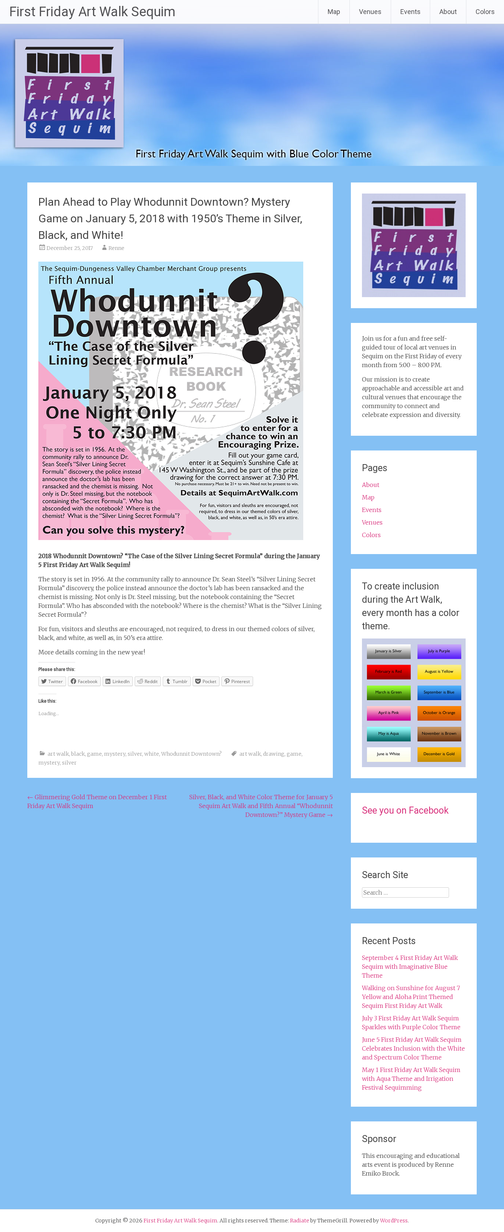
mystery (114, 754)
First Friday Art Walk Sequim (92, 12)
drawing (273, 754)
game (94, 754)
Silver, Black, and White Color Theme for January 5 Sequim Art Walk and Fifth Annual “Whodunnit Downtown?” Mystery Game (261, 805)
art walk (58, 754)
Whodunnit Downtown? (191, 754)
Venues (370, 11)
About (448, 11)
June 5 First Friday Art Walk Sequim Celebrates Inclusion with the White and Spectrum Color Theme (413, 1048)
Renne (116, 248)
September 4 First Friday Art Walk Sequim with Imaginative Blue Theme (410, 966)
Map (334, 11)
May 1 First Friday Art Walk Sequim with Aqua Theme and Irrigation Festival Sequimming (411, 1078)
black (78, 754)
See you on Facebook (405, 810)
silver (135, 754)
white (151, 754)
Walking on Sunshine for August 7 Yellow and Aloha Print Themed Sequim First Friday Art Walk (411, 996)
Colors (485, 11)
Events (410, 11)
